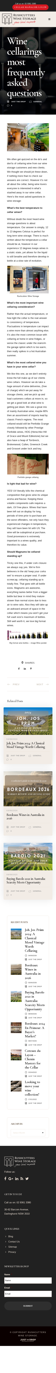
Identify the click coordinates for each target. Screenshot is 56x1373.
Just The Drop (18, 101)
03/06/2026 (12, 811)
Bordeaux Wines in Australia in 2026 (25, 816)
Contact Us (14, 1241)
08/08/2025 (12, 875)
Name (8, 1274)
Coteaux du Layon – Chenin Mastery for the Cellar (33, 1059)
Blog (10, 1236)
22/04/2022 (32, 1072)
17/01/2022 (32, 1099)
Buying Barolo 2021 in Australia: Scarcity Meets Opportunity (25, 880)
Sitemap (12, 1247)
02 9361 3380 (30, 4)
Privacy (12, 1252)
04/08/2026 (12, 739)
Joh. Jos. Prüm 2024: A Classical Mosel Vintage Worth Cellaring (25, 745)
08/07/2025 (32, 1041)
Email (8, 1287)
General (37, 101)
